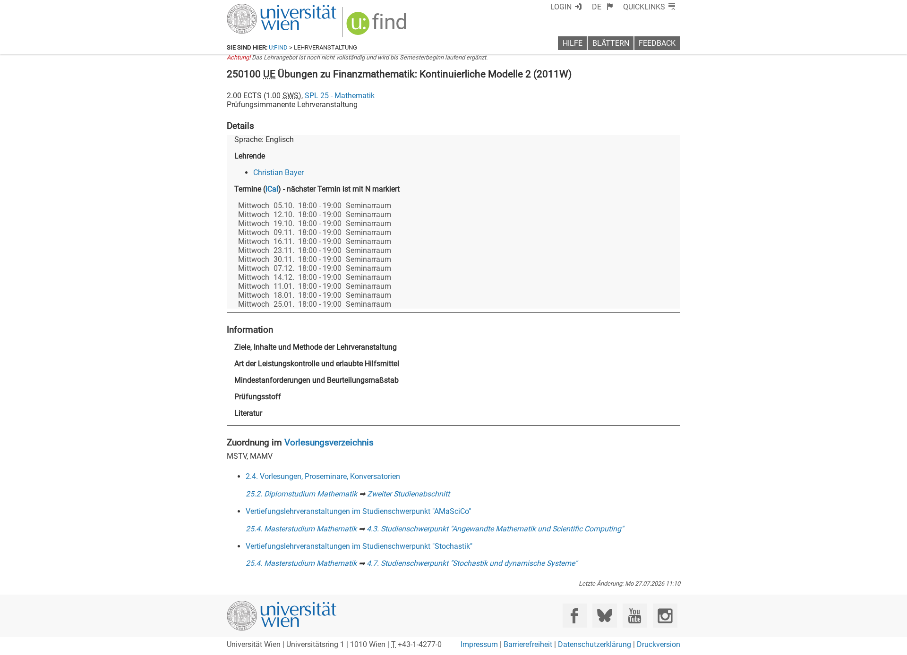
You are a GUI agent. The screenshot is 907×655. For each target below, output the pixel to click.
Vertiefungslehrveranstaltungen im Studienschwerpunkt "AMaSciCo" (358, 511)
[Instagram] (665, 616)
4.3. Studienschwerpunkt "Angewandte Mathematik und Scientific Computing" (495, 528)
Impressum (479, 644)
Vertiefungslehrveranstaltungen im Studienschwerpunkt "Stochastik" (359, 546)
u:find (278, 47)
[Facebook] (575, 616)
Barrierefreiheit (528, 644)
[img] (378, 26)
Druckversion (658, 644)
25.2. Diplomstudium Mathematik (301, 493)
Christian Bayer (278, 172)
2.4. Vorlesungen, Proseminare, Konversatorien (323, 476)
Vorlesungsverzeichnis (329, 442)
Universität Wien (259, 8)
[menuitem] (602, 7)
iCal (271, 189)
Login (561, 6)
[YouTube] (635, 616)
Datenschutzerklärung (594, 644)
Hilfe (572, 43)
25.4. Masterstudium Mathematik (301, 528)
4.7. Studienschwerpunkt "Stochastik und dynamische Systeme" (472, 563)
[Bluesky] (604, 616)
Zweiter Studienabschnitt (408, 493)
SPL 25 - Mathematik (340, 95)
